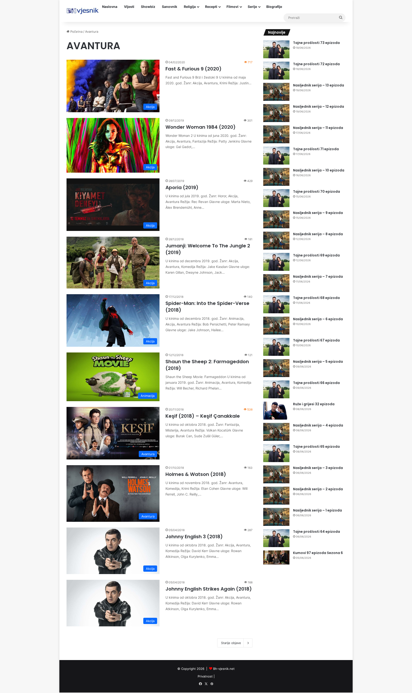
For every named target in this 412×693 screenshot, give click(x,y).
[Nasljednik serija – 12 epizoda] (276, 113)
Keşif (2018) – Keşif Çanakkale (202, 416)
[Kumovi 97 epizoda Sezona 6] (276, 557)
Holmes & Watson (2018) (195, 474)
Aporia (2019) (181, 187)
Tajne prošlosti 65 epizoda (316, 446)
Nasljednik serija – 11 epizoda (318, 127)
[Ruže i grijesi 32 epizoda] (276, 411)
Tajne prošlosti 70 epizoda (316, 191)
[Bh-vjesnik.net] (83, 11)
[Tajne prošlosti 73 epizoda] (276, 49)
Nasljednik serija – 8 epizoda (318, 234)
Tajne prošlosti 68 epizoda (316, 297)
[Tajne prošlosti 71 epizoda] (276, 156)
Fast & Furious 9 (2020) (193, 68)
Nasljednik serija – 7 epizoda (318, 276)
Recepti (211, 7)
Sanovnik (169, 7)
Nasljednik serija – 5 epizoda (318, 361)
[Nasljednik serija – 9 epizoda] (276, 219)
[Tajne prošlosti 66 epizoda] (276, 389)
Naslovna (109, 7)
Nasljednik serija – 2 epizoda (318, 489)
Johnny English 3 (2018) (194, 536)
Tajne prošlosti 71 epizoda (316, 149)
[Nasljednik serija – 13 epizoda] (276, 92)
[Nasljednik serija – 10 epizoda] (276, 177)
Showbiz (148, 7)
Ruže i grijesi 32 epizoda (314, 404)
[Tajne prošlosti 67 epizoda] (276, 347)
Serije (252, 7)
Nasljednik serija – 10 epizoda (318, 170)
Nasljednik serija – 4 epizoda (318, 425)
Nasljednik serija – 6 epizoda (318, 319)
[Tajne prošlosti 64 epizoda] (276, 538)
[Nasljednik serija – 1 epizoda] (276, 517)
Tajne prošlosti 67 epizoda (316, 340)
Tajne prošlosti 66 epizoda (316, 382)
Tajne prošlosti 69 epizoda (316, 255)
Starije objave (231, 643)
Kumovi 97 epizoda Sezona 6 (318, 552)
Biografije (274, 7)
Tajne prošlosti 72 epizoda (316, 64)
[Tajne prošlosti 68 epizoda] (276, 304)
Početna (75, 31)
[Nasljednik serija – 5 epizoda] (276, 368)
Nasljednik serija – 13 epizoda (318, 85)
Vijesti (129, 7)
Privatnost (205, 676)
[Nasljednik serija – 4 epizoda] (276, 432)
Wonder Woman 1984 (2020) (200, 127)
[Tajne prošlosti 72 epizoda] (276, 71)
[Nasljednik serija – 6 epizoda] (276, 326)
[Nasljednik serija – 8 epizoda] (276, 241)
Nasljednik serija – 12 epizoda (318, 106)
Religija (190, 7)
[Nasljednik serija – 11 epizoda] (276, 134)
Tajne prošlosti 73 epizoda (316, 42)
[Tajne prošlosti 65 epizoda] (276, 453)
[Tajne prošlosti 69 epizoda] (276, 262)
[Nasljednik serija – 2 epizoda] (276, 496)
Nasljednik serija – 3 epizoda (318, 467)
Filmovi (232, 7)
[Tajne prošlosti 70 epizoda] (276, 198)
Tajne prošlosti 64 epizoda (316, 531)
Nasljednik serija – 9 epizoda (318, 212)
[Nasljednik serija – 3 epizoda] (276, 474)
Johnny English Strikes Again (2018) (208, 589)
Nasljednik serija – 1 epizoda (317, 510)
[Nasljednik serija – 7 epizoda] (276, 283)
